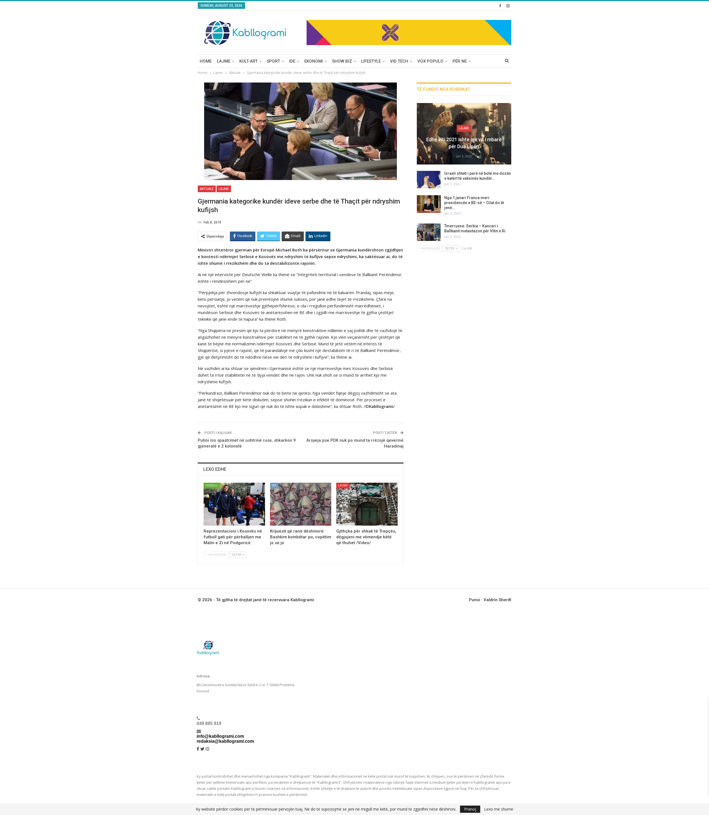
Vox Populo (430, 61)
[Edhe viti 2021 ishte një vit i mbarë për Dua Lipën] (464, 134)
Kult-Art (248, 61)
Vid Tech (399, 61)
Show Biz (342, 61)
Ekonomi (313, 61)
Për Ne (460, 61)
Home (206, 61)
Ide (292, 61)
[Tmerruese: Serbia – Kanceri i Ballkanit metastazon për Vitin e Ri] (429, 232)
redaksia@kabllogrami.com (225, 741)
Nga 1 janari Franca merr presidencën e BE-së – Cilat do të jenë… (474, 203)
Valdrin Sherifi (497, 599)
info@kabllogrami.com (220, 736)
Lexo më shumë (498, 809)
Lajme (223, 61)
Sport (273, 61)
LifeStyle (371, 61)
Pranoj (470, 809)
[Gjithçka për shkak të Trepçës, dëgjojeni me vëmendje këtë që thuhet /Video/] (367, 504)
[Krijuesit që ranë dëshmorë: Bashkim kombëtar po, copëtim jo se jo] (301, 504)
